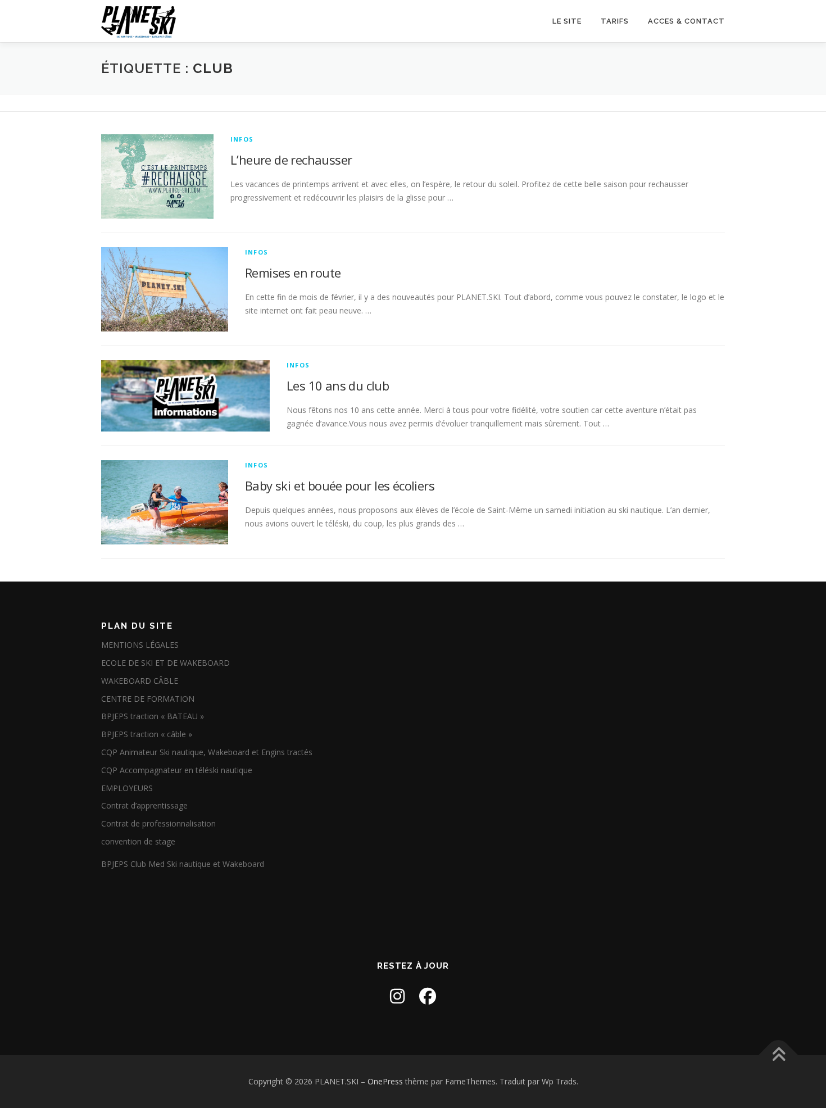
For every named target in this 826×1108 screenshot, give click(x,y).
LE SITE (567, 21)
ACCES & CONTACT (686, 21)
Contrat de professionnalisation (158, 823)
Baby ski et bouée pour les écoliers (339, 485)
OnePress (385, 1081)
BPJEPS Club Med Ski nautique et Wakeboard (182, 864)
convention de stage (138, 841)
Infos (241, 139)
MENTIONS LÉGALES (140, 644)
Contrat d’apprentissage (144, 805)
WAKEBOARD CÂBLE (139, 680)
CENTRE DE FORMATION (147, 698)
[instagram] (397, 995)
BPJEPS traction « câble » (146, 734)
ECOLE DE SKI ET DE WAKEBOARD (165, 662)
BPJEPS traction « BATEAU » (152, 716)
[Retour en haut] (778, 1055)
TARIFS (615, 21)
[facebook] (427, 995)
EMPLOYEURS (127, 788)
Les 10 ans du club (338, 385)
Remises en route (293, 272)
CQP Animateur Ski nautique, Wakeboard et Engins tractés (206, 752)
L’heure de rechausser (291, 159)
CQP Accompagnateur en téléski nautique (176, 770)
